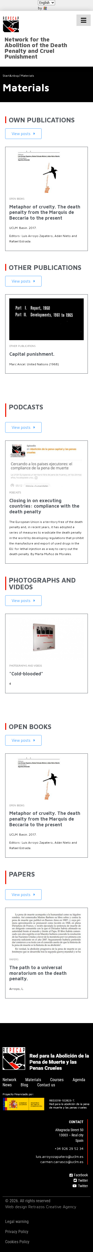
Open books (16, 198)
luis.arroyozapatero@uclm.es (59, 1156)
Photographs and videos (25, 665)
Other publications (22, 345)
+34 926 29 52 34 (69, 1148)
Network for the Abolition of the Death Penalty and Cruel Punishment (36, 48)
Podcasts (15, 492)
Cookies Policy (17, 1241)
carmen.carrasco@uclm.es (61, 1161)
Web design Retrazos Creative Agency (40, 1206)
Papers (13, 959)
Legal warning (17, 1221)
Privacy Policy (16, 1231)
